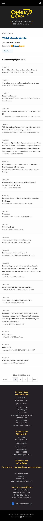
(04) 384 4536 (21, 404)
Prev (5, 380)
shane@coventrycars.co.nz (21, 455)
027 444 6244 (21, 452)
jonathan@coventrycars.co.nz (21, 415)
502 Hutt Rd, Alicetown (21, 24)
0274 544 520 (21, 412)
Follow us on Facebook (23, 504)
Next (35, 380)
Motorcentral (27, 517)
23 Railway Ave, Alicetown (21, 21)
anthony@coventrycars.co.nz (21, 481)
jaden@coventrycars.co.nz (21, 425)
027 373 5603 (21, 423)
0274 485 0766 (21, 479)
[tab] (21, 44)
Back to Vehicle (8, 33)
